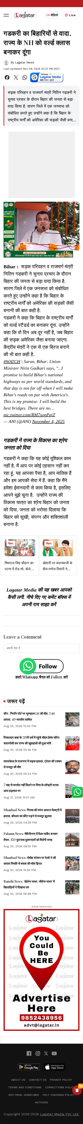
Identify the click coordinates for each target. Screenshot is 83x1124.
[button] (6, 15)
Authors (41, 1102)
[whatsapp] (24, 77)
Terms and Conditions (25, 1087)
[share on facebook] (7, 77)
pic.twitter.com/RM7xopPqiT (29, 414)
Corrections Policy (60, 1087)
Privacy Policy (61, 1079)
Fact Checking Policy (59, 1094)
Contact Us (38, 1079)
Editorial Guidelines (24, 1094)
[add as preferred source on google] (46, 77)
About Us (18, 1079)
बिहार (10, 543)
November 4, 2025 (48, 421)
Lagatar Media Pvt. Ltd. (59, 1114)
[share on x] (15, 77)
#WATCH (12, 361)
